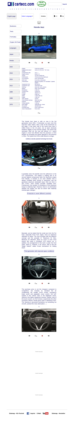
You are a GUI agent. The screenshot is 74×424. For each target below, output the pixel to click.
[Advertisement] (61, 38)
